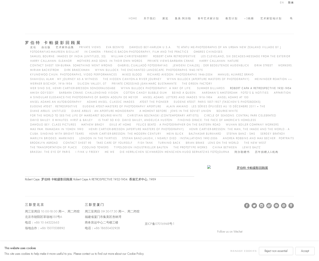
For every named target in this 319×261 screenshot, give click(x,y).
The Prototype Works (190, 147)
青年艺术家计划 (208, 18)
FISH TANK (145, 143)
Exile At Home (120, 124)
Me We (110, 152)
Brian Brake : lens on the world (212, 143)
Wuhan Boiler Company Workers (252, 124)
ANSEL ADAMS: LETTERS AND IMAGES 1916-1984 (177, 97)
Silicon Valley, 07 (92, 83)
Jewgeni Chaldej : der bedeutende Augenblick (211, 65)
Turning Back (169, 143)
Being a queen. (184, 93)
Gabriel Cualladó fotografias (143, 65)
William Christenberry (129, 56)
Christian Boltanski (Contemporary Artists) (163, 115)
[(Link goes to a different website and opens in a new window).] (145, 206)
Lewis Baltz (251, 147)
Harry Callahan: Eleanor (51, 61)
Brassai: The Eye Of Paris (50, 152)
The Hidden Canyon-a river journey (132, 79)
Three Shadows (55, 18)
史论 (33, 47)
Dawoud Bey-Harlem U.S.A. (150, 47)
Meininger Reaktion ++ (273, 79)
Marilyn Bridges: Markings (52, 138)
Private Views (90, 47)
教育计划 (231, 18)
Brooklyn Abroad (44, 143)
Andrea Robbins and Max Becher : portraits (258, 138)
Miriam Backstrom (44, 70)
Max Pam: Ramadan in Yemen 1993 (57, 129)
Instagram (262, 206)
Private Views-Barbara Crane (171, 61)
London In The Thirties (98, 138)
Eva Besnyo (115, 47)
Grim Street (263, 65)
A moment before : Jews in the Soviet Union (175, 111)
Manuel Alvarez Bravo (236, 74)
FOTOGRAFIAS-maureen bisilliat (54, 52)
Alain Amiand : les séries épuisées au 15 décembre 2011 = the (215, 106)
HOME (133, 18)
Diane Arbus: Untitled (48, 111)
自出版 (46, 47)
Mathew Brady (92, 124)
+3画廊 (249, 18)
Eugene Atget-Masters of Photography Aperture (122, 106)
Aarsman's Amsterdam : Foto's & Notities (235, 93)
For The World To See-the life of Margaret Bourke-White (76, 115)
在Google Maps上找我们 (291, 206)
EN (282, 3)
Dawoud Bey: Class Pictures (53, 124)
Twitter (254, 206)
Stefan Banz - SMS (241, 133)
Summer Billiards (211, 88)
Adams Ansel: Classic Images (111, 102)
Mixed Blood (132, 74)
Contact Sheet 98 (77, 143)
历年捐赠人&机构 (266, 152)
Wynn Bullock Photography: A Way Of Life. (156, 88)
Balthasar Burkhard (205, 133)
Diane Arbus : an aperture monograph (102, 111)
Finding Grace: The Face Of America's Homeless (217, 120)
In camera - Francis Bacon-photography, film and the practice (136, 52)
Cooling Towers (95, 147)
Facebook (247, 206)
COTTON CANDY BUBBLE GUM (145, 93)
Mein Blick (175, 133)
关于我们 (150, 18)
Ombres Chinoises (208, 52)
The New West (255, 143)
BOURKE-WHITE (227, 111)
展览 (165, 18)
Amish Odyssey (42, 93)
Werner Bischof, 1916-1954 (51, 83)
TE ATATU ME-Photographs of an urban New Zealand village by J (229, 47)
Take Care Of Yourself (115, 143)
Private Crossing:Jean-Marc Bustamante (144, 83)
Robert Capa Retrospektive (174, 56)
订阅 (276, 206)
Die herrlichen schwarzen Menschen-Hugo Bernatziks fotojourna (174, 152)
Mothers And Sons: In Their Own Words (109, 61)
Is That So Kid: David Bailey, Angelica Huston (135, 120)
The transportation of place (53, 147)
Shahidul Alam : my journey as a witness (64, 79)
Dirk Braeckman (77, 70)
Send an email (284, 206)
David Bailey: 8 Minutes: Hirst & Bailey (61, 120)
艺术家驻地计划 (271, 18)
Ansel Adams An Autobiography (56, 102)
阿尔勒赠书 (242, 152)
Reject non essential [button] (276, 251)
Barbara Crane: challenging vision (88, 93)
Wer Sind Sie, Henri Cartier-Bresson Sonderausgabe (73, 88)
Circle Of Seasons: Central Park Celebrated (240, 115)
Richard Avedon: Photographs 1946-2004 (180, 74)
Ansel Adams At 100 (233, 97)
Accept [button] (305, 251)
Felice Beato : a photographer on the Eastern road (178, 124)
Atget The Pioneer (154, 102)
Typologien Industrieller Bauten (141, 147)
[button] (292, 18)
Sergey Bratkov (272, 133)
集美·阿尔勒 (183, 18)
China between (225, 147)
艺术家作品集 (65, 47)
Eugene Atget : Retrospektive (53, 106)
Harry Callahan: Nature (219, 61)
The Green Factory (197, 83)
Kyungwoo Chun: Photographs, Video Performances (73, 74)
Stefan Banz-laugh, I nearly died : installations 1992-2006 (170, 138)
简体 (291, 3)
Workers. (285, 65)
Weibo (269, 206)
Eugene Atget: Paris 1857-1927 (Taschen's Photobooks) (217, 102)
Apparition (282, 93)
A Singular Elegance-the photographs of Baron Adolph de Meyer (84, 97)
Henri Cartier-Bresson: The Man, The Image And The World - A (239, 129)
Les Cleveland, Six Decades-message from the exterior (245, 56)
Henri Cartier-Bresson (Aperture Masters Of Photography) (136, 129)
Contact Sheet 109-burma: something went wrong (71, 65)
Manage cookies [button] (243, 251)
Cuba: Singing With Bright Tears (57, 133)
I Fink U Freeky (88, 152)
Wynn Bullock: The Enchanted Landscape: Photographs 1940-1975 (149, 70)
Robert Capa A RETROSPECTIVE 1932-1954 (260, 88)
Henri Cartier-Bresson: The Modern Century (125, 133)
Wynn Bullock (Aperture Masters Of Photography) (208, 79)
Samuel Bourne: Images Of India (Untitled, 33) (68, 56)
